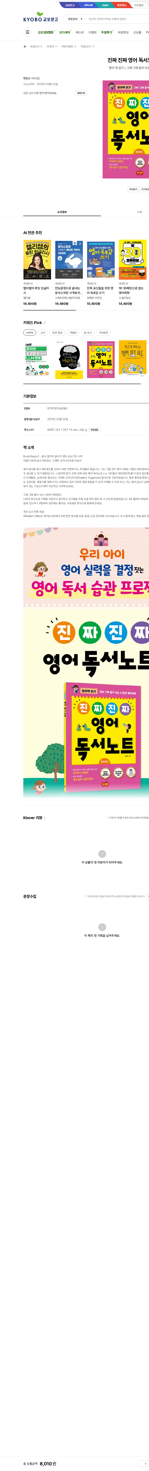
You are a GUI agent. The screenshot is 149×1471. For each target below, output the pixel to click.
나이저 (29, 333)
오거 (43, 333)
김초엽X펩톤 (46, 32)
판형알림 (94, 429)
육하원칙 (103, 333)
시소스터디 (29, 84)
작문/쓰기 (86, 46)
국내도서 (34, 46)
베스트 (80, 32)
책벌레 (73, 333)
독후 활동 (57, 333)
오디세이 (64, 32)
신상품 (137, 32)
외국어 (50, 46)
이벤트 (93, 32)
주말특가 (106, 32)
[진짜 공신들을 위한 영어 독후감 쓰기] (101, 273)
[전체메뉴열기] (27, 32)
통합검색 (72, 19)
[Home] (24, 46)
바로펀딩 (123, 32)
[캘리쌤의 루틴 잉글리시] (37, 273)
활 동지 (88, 333)
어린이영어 (67, 46)
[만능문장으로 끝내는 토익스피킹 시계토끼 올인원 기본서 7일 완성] (69, 273)
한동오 (26, 78)
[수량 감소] (141, 1464)
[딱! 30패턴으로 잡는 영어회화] (133, 273)
